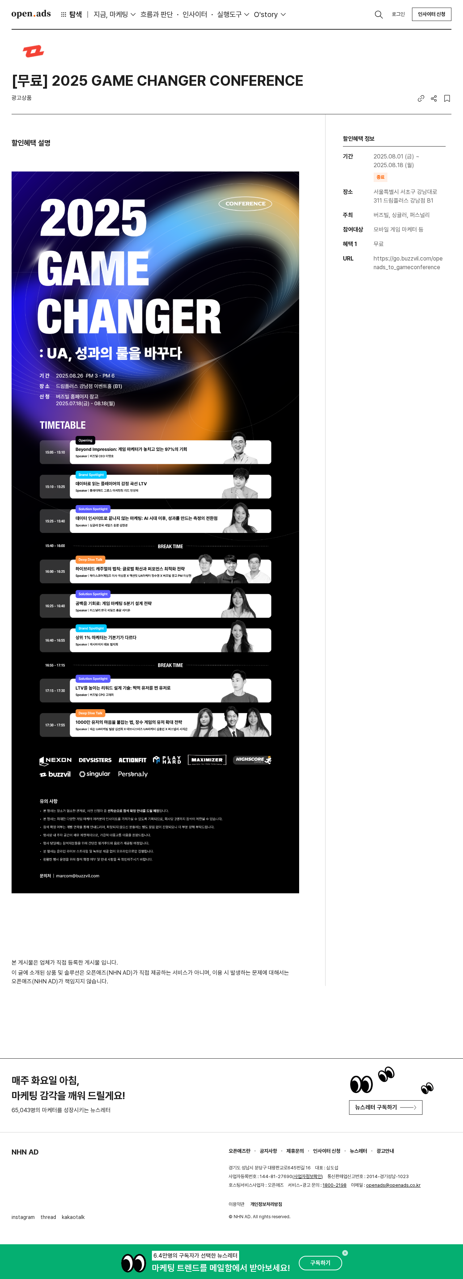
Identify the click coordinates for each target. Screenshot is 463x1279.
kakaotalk (73, 1217)
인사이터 (195, 14)
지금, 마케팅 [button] (111, 14)
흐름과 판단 (156, 14)
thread (48, 1217)
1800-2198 (335, 1185)
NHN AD (25, 1152)
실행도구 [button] (229, 14)
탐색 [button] (75, 14)
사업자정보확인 (308, 1176)
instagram (23, 1217)
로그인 (398, 14)
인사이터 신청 (431, 14)
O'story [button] (266, 14)
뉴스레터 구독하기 (376, 1107)
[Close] (345, 1253)
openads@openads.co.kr (393, 1185)
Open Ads (31, 14)
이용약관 (237, 1204)
